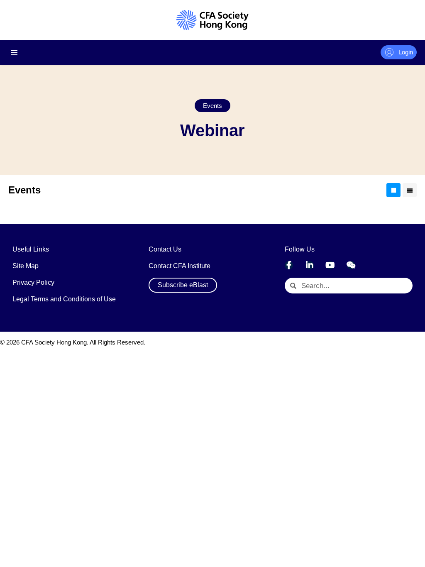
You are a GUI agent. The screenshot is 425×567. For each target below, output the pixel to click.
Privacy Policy (33, 282)
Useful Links (30, 249)
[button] (212, 105)
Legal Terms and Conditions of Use (64, 299)
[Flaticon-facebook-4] (289, 265)
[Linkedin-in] (309, 265)
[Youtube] (330, 265)
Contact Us (165, 249)
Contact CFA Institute (179, 265)
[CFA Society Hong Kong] (212, 20)
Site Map (25, 265)
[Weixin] (351, 265)
